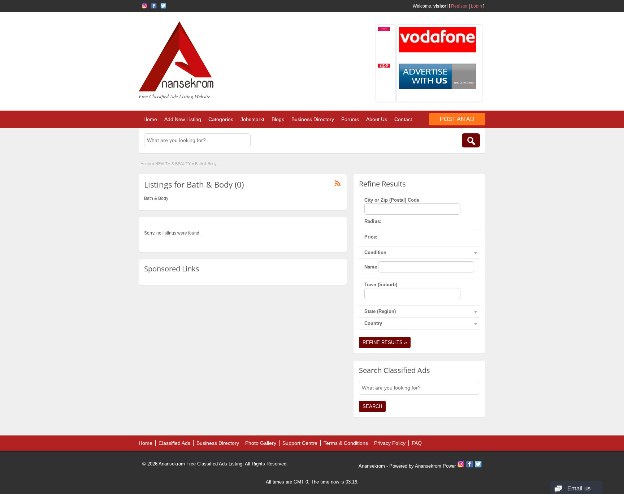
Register (459, 6)
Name (370, 267)
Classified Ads (174, 443)
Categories (220, 119)
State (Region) (380, 311)
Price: (370, 237)
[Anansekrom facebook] (154, 6)
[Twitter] (478, 466)
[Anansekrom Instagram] (144, 6)
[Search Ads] (471, 140)
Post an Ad (457, 119)
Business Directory (312, 119)
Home (150, 119)
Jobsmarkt (252, 119)
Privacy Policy (390, 443)
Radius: (372, 221)
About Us (376, 119)
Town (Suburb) (380, 284)
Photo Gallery (260, 443)
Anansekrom (372, 466)
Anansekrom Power (435, 466)
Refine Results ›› (385, 342)
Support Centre (299, 443)
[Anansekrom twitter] (163, 6)
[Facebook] (470, 466)
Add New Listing (182, 119)
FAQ (417, 443)
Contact (403, 119)
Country (373, 323)
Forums (350, 119)
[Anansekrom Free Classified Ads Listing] (176, 90)
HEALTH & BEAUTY (173, 164)
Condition (375, 252)
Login (476, 6)
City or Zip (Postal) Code (391, 200)
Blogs (278, 119)
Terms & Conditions (346, 443)
